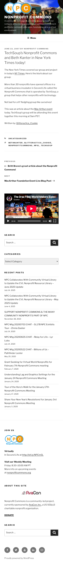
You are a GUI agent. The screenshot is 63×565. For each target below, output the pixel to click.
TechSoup (47, 145)
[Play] (8, 221)
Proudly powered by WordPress (19, 558)
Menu (33, 38)
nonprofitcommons (20, 145)
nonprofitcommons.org (19, 472)
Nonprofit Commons (28, 17)
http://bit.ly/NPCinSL (33, 455)
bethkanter (15, 143)
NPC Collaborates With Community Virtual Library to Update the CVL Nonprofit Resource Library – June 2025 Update (30, 283)
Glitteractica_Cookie (27, 123)
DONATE (9, 515)
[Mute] (50, 221)
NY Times (20, 73)
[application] (31, 209)
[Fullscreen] (54, 221)
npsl (37, 145)
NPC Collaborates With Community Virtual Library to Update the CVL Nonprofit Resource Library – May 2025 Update (31, 299)
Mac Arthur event (43, 109)
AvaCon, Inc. (35, 504)
